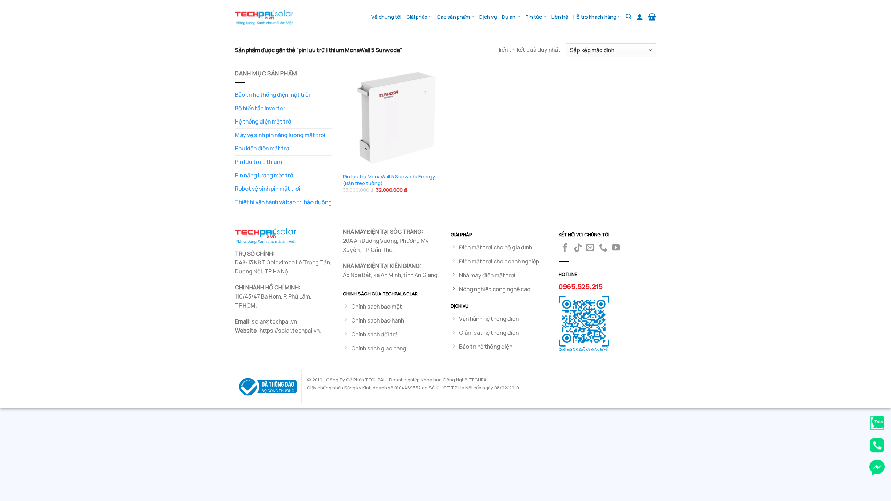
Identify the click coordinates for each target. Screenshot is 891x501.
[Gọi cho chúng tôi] (603, 248)
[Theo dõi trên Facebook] (565, 248)
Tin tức (533, 17)
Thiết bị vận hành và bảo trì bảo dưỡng (283, 202)
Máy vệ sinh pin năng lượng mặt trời (280, 135)
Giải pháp (416, 17)
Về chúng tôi (386, 17)
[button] (628, 16)
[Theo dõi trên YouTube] (616, 248)
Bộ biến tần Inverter (260, 108)
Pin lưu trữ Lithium (258, 162)
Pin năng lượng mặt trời (265, 175)
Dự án (508, 17)
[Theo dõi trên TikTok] (578, 248)
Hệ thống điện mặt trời (264, 121)
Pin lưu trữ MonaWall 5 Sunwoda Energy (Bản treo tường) (389, 180)
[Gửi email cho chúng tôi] (590, 248)
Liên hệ (559, 17)
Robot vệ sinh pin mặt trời (267, 188)
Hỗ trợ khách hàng (594, 17)
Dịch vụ (488, 17)
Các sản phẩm (453, 17)
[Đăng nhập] (639, 16)
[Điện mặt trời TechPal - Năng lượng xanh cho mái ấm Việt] (264, 17)
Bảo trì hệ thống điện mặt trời (272, 94)
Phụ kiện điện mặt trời (263, 148)
